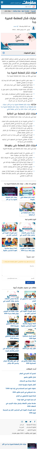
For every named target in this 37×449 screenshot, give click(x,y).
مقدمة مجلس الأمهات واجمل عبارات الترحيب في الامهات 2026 (21, 405)
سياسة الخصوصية (31, 425)
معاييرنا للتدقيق (31, 430)
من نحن (22, 425)
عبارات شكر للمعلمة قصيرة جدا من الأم (18, 104)
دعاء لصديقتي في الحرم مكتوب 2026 (24, 392)
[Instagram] (22, 421)
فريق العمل (21, 430)
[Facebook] (34, 421)
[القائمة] (2, 2)
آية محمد (15, 26)
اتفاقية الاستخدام (31, 427)
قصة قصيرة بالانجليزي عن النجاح (26, 396)
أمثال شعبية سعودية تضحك (27, 384)
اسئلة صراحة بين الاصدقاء (28, 381)
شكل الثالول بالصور (30, 377)
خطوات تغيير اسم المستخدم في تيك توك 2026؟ (21, 388)
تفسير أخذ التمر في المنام (27, 373)
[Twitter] (30, 421)
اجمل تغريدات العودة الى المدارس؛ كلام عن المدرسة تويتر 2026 (19, 411)
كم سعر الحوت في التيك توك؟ (26, 399)
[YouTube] (26, 421)
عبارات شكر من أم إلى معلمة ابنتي (17, 109)
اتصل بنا (21, 427)
